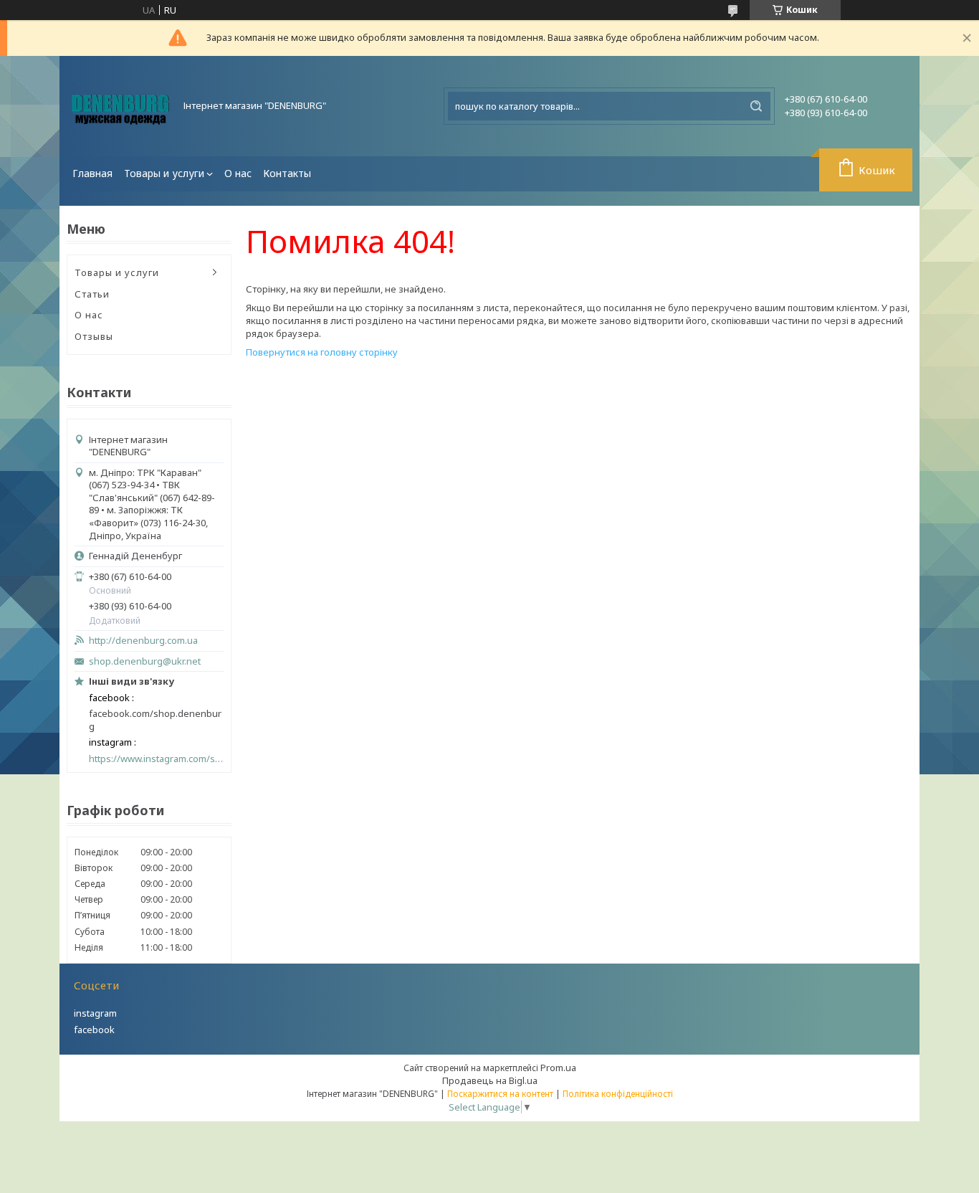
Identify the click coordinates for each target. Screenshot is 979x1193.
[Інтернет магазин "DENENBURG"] (120, 106)
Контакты (287, 173)
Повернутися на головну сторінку (322, 352)
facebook (94, 1029)
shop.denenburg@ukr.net (145, 661)
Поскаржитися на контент (500, 1094)
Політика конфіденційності (618, 1094)
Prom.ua (558, 1067)
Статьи (92, 293)
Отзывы (94, 336)
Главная (92, 173)
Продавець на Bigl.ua (490, 1080)
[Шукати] (756, 106)
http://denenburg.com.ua (143, 640)
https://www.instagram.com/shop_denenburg (156, 759)
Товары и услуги (164, 173)
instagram (95, 1013)
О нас (238, 173)
